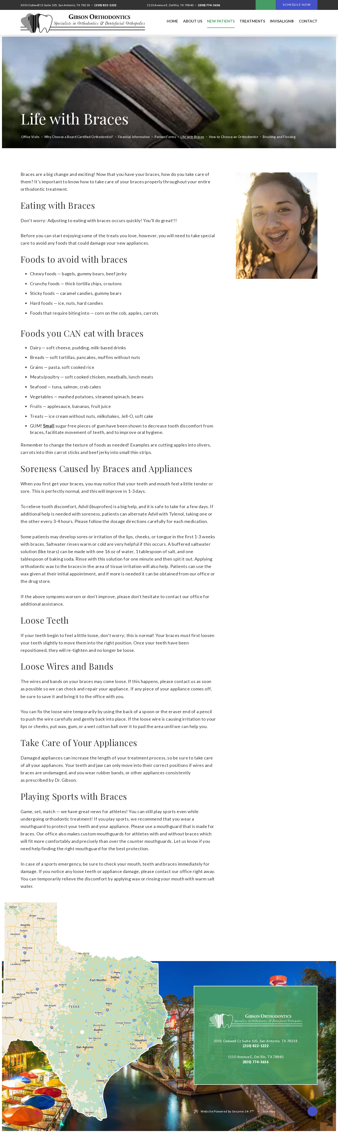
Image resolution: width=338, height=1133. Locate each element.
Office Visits (30, 137)
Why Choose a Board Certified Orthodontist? (78, 137)
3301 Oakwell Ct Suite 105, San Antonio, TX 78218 (255, 1041)
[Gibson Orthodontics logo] (83, 23)
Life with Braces (192, 137)
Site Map (269, 1111)
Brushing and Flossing (279, 137)
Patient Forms (165, 137)
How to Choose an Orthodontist (233, 137)
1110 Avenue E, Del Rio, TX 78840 (256, 1057)
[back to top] (312, 1111)
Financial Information (134, 137)
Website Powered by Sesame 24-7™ (227, 1111)
